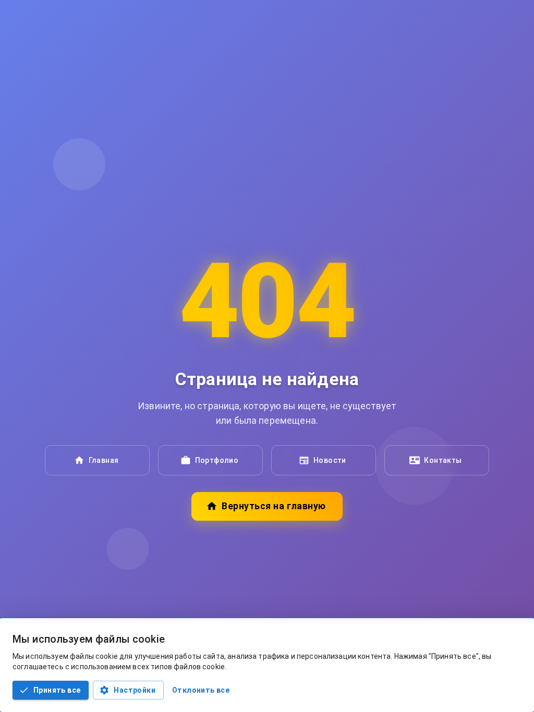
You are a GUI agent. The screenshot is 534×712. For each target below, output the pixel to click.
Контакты (443, 460)
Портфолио (217, 460)
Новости (329, 460)
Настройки (134, 690)
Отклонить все (200, 690)
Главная (104, 460)
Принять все (56, 690)
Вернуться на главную (273, 506)
